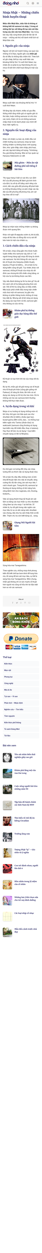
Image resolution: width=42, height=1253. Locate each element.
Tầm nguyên (9, 716)
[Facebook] (13, 603)
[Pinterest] (25, 603)
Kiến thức (8, 664)
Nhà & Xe (8, 690)
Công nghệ (8, 683)
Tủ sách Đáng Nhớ (11, 729)
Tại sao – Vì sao (11, 696)
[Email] (29, 603)
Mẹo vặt (7, 670)
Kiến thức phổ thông (12, 722)
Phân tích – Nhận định (13, 703)
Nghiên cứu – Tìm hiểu (13, 709)
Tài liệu (7, 736)
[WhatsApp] (21, 603)
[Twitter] (17, 603)
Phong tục (8, 677)
